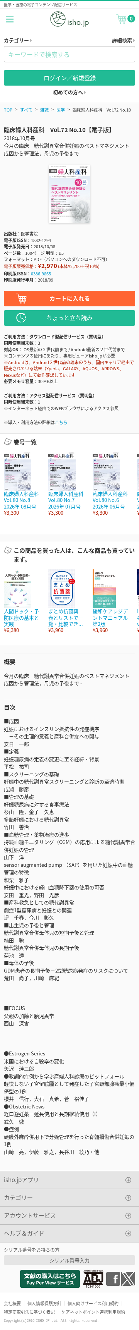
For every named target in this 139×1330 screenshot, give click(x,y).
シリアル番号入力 (69, 1260)
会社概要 (12, 1303)
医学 (60, 110)
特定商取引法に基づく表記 (29, 1312)
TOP (8, 110)
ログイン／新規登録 (70, 78)
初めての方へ (68, 92)
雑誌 (44, 110)
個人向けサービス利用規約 (93, 1303)
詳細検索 (122, 40)
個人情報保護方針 (44, 1303)
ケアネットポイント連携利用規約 (93, 1312)
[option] (22, 484)
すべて (26, 110)
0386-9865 (41, 273)
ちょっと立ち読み (69, 317)
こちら (61, 422)
